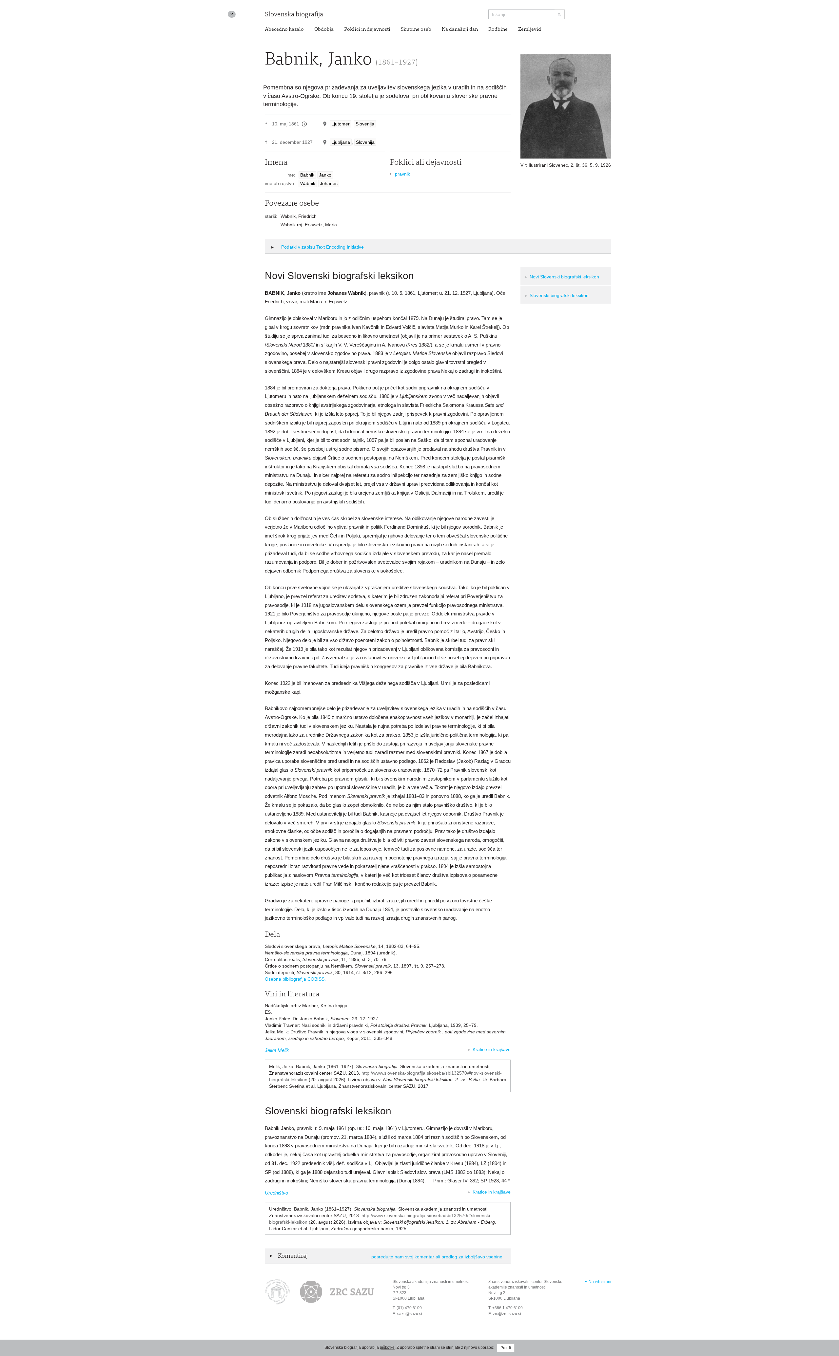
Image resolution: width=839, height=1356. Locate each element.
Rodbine (498, 29)
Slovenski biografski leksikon (559, 295)
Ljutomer (340, 123)
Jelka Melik (277, 1050)
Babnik (307, 175)
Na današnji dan (460, 29)
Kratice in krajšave (492, 1049)
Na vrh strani (600, 1281)
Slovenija (365, 123)
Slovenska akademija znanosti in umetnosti (431, 1281)
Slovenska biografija (294, 14)
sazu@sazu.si (409, 1313)
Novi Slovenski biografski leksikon (564, 276)
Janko (325, 175)
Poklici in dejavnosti (367, 29)
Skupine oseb (416, 29)
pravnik (402, 174)
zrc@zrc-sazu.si (507, 1313)
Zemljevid (529, 29)
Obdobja (324, 29)
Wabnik (307, 183)
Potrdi (505, 1348)
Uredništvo (276, 1193)
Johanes (329, 183)
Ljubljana (340, 142)
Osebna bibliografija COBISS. (295, 979)
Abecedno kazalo (284, 29)
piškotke (387, 1347)
